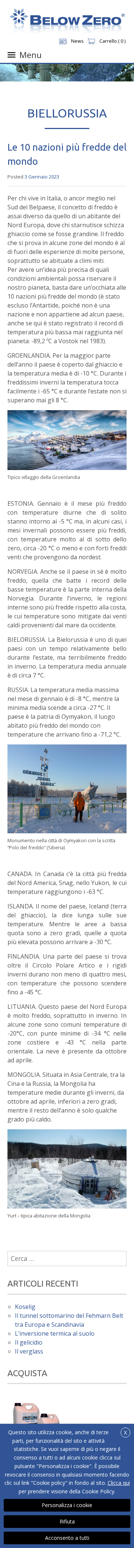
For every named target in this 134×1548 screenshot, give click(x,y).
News (77, 41)
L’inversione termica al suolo (55, 1333)
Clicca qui (119, 1482)
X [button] (125, 1432)
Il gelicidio (28, 1342)
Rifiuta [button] (67, 1521)
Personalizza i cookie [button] (67, 1505)
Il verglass (29, 1351)
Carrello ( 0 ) (112, 41)
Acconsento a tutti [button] (67, 1537)
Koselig (25, 1307)
